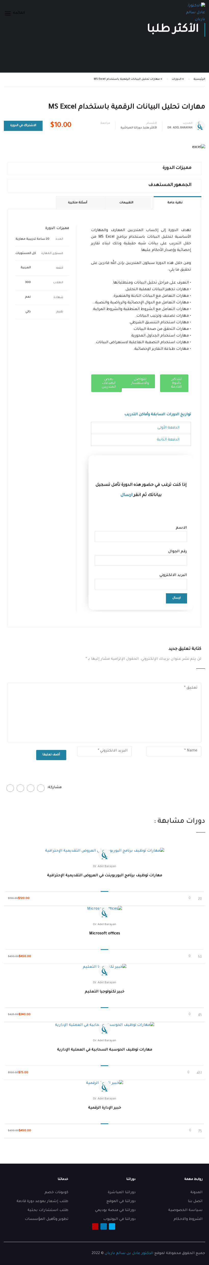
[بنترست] (20, 788)
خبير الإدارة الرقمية (104, 1108)
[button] (174, 383)
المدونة (196, 1193)
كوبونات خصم (56, 1193)
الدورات (176, 79)
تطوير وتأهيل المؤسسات (46, 1219)
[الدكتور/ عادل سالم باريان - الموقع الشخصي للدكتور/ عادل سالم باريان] (195, 13)
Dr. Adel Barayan (104, 866)
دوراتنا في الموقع (121, 1202)
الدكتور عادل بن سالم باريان (129, 1253)
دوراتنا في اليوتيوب (119, 1219)
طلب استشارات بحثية (48, 1210)
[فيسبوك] (41, 788)
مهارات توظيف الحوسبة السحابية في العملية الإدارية (104, 1050)
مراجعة (105, 123)
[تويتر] (30, 788)
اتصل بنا (195, 1202)
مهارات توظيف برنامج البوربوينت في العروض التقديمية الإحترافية (104, 876)
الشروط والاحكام (188, 1219)
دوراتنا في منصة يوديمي (115, 1210)
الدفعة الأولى (168, 428)
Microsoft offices (104, 934)
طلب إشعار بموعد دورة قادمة (42, 1202)
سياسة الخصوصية (185, 1210)
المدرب (187, 123)
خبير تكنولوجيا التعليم (104, 992)
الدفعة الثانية (168, 440)
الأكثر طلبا (150, 127)
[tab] (141, 428)
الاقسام (151, 123)
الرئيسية (199, 79)
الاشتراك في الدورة (23, 125)
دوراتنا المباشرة (131, 127)
